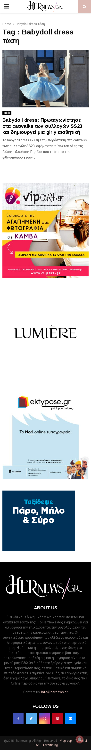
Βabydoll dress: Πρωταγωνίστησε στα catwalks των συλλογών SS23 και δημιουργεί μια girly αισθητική (42, 126)
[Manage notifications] (79, 739)
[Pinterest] (57, 718)
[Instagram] (44, 718)
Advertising (50, 745)
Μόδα (7, 113)
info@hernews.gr (54, 692)
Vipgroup (65, 740)
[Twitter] (31, 718)
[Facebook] (18, 718)
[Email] (70, 718)
